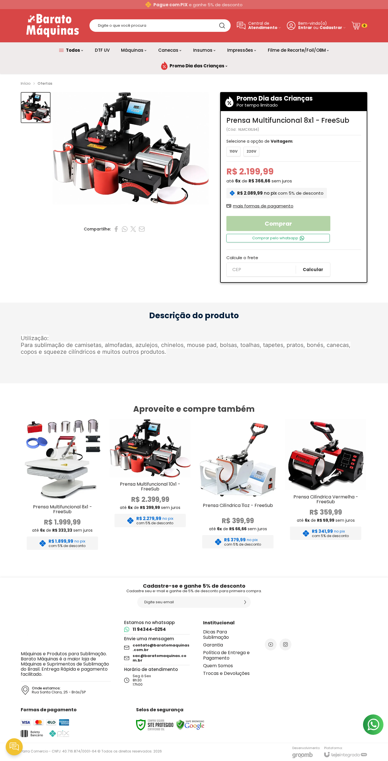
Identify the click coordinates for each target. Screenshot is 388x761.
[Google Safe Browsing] (190, 724)
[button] (36, 107)
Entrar (305, 28)
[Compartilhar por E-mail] (142, 229)
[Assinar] (245, 602)
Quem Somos (218, 665)
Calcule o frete (242, 257)
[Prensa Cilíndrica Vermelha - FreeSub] (325, 486)
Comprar (278, 224)
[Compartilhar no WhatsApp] (125, 229)
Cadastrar (331, 28)
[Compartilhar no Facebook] (116, 229)
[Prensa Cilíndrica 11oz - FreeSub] (238, 486)
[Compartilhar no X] (133, 229)
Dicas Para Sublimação (216, 635)
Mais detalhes (62, 508)
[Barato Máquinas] (52, 26)
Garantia (213, 645)
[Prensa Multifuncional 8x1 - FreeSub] (62, 486)
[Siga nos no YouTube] (271, 644)
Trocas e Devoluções (226, 673)
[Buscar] (222, 25)
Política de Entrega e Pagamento (226, 655)
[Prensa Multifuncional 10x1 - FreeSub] (150, 486)
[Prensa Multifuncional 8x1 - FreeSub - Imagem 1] (35, 107)
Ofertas (44, 83)
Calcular (313, 270)
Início (26, 83)
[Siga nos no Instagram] (285, 644)
